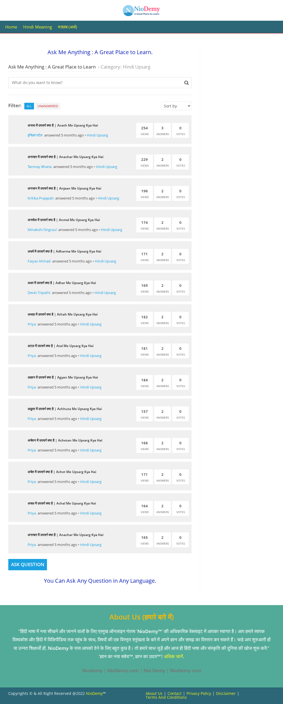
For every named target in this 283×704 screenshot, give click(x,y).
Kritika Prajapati (41, 198)
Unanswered (48, 106)
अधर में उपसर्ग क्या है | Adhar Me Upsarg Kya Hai (62, 282)
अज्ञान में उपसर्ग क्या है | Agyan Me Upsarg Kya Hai (63, 377)
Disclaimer (226, 693)
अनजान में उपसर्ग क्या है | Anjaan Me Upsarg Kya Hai (64, 188)
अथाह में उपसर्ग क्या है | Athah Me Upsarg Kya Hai (63, 314)
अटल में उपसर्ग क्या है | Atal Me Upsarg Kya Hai (60, 345)
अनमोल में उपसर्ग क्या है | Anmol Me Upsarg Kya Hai (64, 219)
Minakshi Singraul (42, 229)
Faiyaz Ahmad (39, 261)
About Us (154, 693)
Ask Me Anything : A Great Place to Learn (52, 67)
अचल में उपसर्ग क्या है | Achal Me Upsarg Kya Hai (62, 503)
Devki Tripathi (39, 292)
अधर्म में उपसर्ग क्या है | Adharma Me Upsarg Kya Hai (64, 251)
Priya (32, 324)
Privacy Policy (199, 693)
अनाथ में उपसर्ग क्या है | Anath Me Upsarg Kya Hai (63, 125)
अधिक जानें (173, 656)
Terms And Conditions (166, 697)
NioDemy (94, 693)
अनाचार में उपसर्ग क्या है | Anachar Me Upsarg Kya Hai (65, 156)
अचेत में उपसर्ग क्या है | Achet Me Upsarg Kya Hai (62, 471)
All (29, 106)
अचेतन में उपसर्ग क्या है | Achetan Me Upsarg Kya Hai (65, 440)
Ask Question (27, 564)
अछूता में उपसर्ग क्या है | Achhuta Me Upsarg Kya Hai (65, 408)
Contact (174, 693)
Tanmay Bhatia (40, 166)
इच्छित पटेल (35, 135)
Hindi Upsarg (97, 135)
